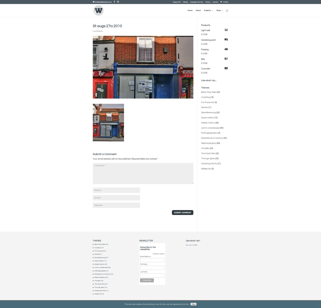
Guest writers (207, 118)
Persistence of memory (212, 138)
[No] (318, 304)
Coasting (205, 97)
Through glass (208, 158)
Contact (215, 2)
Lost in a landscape (210, 128)
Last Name (143, 272)
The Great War (208, 153)
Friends (185, 2)
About (198, 10)
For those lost (207, 102)
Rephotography (208, 143)
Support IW (177, 2)
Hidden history (208, 123)
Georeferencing (208, 112)
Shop (218, 10)
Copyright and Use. (196, 2)
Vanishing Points (209, 164)
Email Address (145, 257)
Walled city (206, 169)
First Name (143, 264)
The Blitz (205, 148)
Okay (193, 304)
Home (190, 10)
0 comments (98, 31)
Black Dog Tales (208, 92)
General (205, 107)
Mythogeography (209, 133)
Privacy (207, 2)
